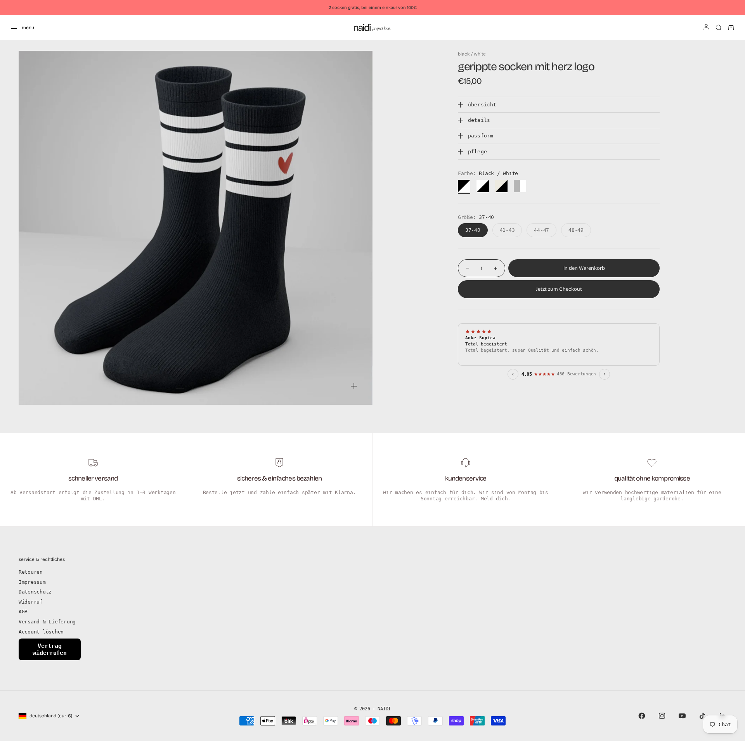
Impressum (32, 582)
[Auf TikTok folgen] (702, 716)
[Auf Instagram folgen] (662, 716)
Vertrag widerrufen (49, 649)
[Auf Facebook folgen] (642, 716)
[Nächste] (604, 374)
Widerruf (31, 602)
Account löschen (41, 632)
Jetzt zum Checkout (559, 289)
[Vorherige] (513, 374)
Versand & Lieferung (47, 622)
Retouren (31, 572)
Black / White (472, 54)
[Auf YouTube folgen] (682, 716)
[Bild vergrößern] (354, 386)
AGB (23, 611)
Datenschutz (35, 592)
